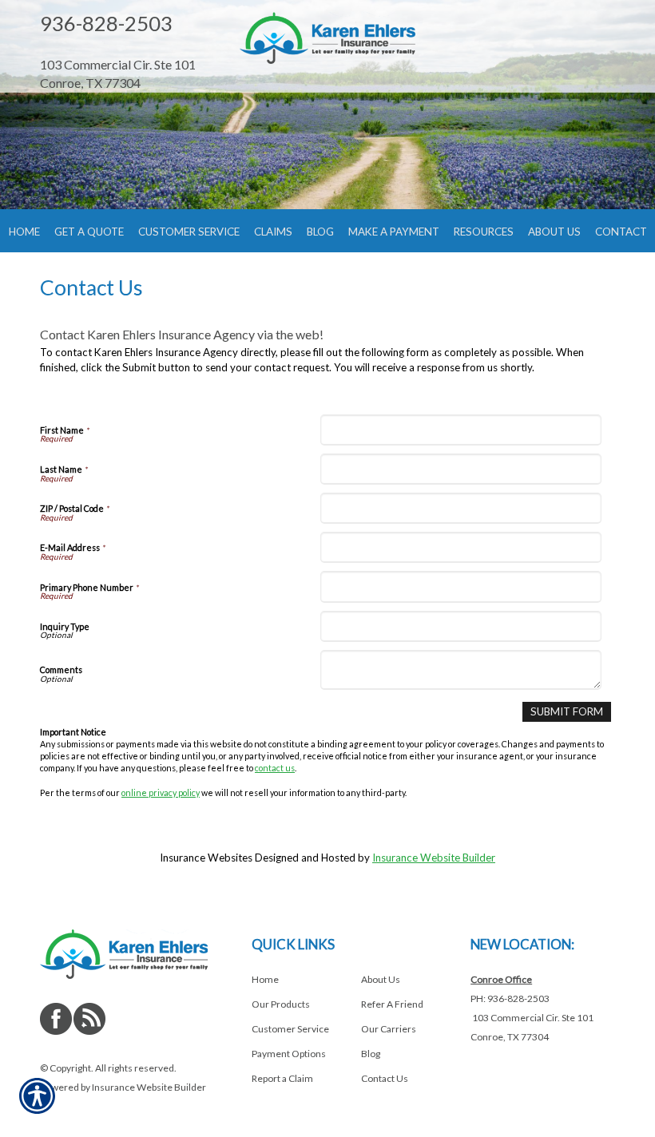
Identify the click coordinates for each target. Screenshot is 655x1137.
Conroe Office (501, 979)
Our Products (281, 1004)
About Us (380, 979)
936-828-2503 (106, 23)
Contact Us (384, 1078)
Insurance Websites (206, 857)
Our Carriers (388, 1029)
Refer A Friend (392, 1004)
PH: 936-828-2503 (510, 998)
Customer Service (290, 1029)
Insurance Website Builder (433, 857)
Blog (370, 1054)
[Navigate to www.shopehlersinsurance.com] (128, 47)
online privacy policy (160, 792)
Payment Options (289, 1054)
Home (265, 979)
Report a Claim (282, 1078)
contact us (275, 768)
